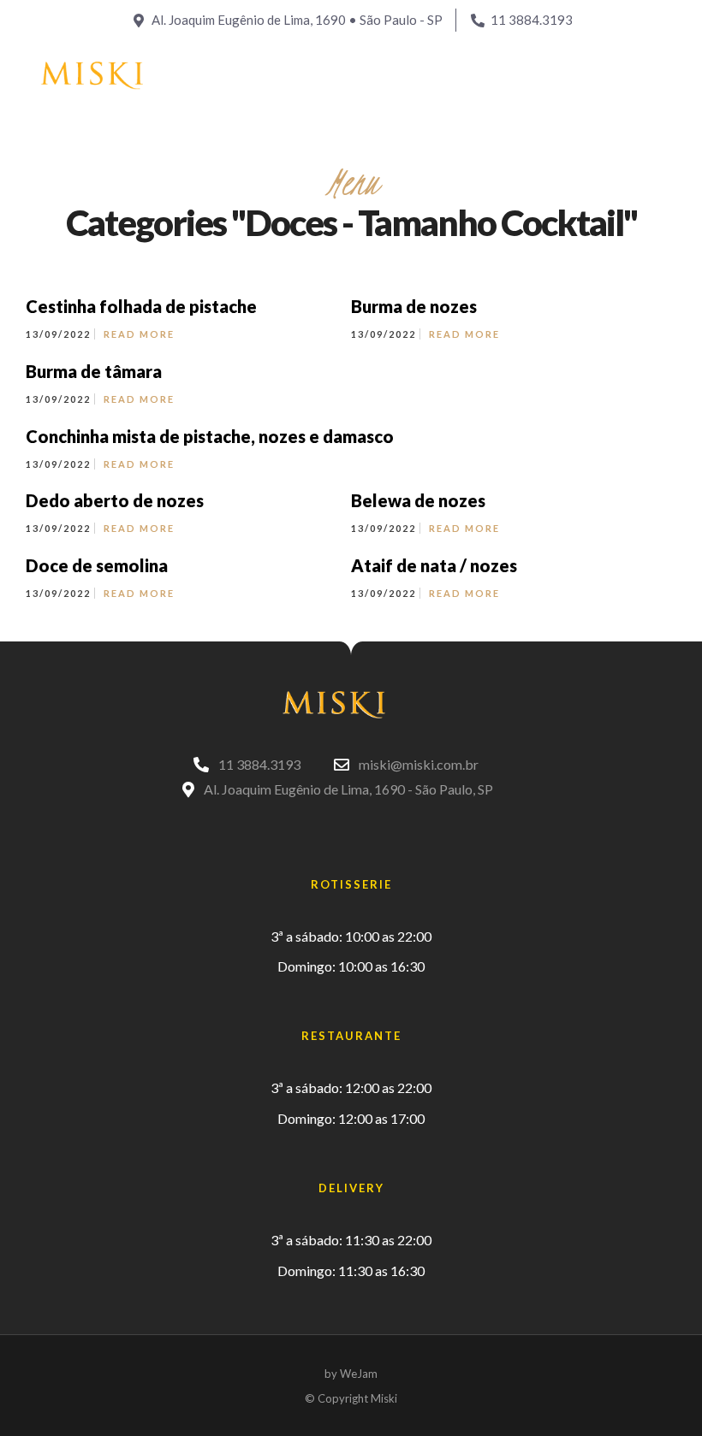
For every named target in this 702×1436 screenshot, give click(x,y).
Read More (139, 334)
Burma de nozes (414, 306)
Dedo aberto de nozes (115, 500)
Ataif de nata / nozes (434, 565)
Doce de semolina (97, 565)
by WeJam (351, 1373)
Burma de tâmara (94, 371)
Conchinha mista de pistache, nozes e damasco (210, 436)
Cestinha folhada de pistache (141, 306)
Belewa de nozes (418, 500)
